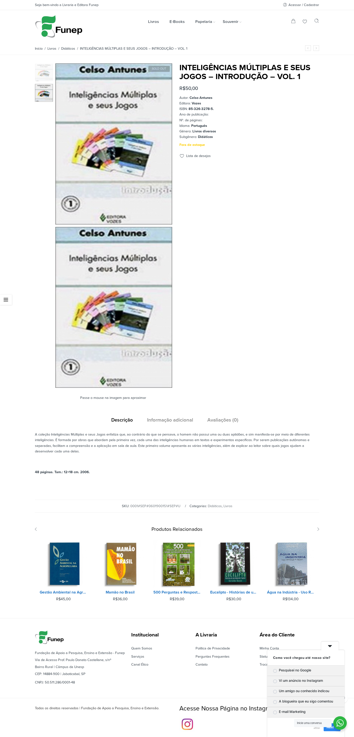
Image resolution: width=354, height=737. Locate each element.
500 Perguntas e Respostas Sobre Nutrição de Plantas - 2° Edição (177, 592)
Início (39, 49)
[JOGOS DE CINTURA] (316, 48)
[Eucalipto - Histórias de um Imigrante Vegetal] (233, 563)
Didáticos (68, 49)
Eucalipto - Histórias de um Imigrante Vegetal (233, 592)
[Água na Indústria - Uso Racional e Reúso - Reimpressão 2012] (290, 563)
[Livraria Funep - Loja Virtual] (59, 26)
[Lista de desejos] (305, 22)
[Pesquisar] (316, 22)
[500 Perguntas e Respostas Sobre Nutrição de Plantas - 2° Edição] (177, 563)
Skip (317, 727)
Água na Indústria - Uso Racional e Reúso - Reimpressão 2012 (290, 592)
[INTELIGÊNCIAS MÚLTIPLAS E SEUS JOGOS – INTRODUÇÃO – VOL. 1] (44, 72)
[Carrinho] (293, 22)
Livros (51, 49)
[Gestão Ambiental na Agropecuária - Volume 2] (63, 563)
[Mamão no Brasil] (120, 563)
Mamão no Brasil (120, 592)
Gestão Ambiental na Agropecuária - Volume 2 (63, 592)
